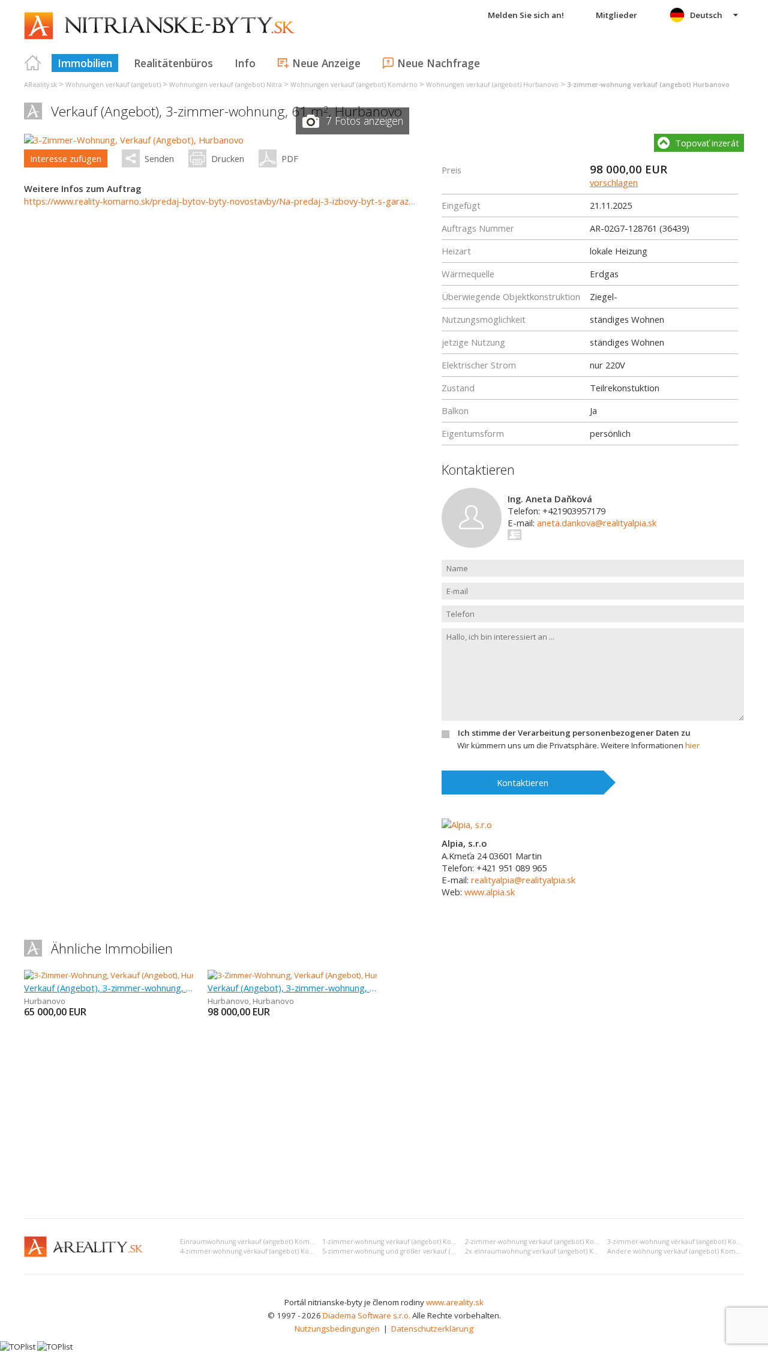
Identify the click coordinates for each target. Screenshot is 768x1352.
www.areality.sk (455, 1302)
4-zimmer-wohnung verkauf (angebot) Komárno (255, 1251)
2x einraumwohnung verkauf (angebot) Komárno (542, 1251)
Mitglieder (616, 15)
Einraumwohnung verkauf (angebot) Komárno (252, 1241)
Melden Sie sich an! (526, 15)
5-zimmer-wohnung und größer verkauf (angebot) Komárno (416, 1251)
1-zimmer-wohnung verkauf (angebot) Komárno (397, 1241)
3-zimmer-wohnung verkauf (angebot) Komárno (682, 1241)
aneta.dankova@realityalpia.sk (596, 523)
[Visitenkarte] (515, 535)
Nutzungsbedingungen (337, 1328)
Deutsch (706, 15)
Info (245, 63)
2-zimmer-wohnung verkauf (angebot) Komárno (540, 1241)
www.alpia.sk (489, 892)
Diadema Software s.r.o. (366, 1315)
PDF (289, 158)
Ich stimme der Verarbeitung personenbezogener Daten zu (574, 732)
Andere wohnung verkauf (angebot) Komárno (679, 1251)
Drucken (227, 158)
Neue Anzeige (326, 63)
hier (692, 745)
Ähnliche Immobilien (112, 948)
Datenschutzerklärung (432, 1328)
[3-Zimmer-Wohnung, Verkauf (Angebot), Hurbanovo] (134, 140)
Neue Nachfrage (438, 63)
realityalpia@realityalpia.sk (523, 880)
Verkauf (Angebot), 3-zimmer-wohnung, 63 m (292, 988)
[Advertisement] (384, 1119)
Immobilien (85, 63)
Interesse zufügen (65, 158)
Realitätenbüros (173, 63)
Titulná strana (33, 63)
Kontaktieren (522, 783)
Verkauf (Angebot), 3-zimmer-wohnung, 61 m (108, 988)
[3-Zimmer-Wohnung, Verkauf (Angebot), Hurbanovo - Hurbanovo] (326, 975)
